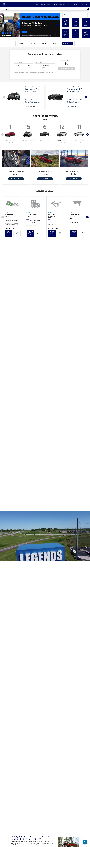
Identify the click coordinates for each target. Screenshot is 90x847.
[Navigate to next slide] (59, 25)
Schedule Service (83, 193)
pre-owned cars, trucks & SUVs (30, 844)
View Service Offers (16, 178)
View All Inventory (44, 117)
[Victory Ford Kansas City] (8, 4)
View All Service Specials (74, 193)
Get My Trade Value (73, 178)
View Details (29, 106)
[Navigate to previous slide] (1, 25)
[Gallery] (30, 25)
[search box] (75, 15)
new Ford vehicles (15, 844)
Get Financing (45, 178)
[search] (88, 4)
